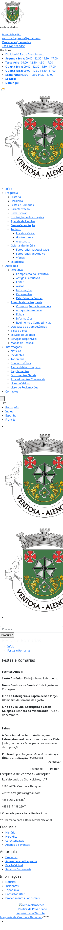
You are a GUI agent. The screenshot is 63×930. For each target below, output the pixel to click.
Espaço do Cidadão (23, 335)
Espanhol (11, 415)
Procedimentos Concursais (28, 379)
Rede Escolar (19, 213)
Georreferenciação (23, 225)
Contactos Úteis (21, 363)
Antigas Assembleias (29, 310)
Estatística (17, 262)
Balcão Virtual (19, 331)
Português (12, 407)
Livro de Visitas (20, 383)
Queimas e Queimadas (16, 42)
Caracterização (20, 209)
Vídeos (20, 258)
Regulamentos (20, 371)
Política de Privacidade (32, 909)
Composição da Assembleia (33, 306)
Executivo (17, 270)
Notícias (16, 351)
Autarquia (11, 266)
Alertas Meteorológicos (25, 367)
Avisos (20, 286)
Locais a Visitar (25, 233)
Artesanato (23, 241)
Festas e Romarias (22, 205)
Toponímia (17, 359)
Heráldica (17, 201)
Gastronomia (24, 237)
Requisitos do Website (30, 913)
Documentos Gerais (23, 375)
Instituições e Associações (27, 217)
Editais (20, 282)
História (16, 197)
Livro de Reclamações (24, 387)
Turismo (16, 229)
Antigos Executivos (28, 278)
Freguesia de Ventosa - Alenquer (21, 917)
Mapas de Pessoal (22, 343)
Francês (10, 419)
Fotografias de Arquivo (30, 253)
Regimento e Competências (33, 322)
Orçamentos (24, 294)
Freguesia (11, 193)
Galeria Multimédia (23, 245)
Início (8, 189)
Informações (24, 290)
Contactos (11, 391)
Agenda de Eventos (23, 221)
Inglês (9, 411)
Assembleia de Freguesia (26, 302)
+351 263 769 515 (13, 46)
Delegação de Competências (29, 326)
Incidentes (17, 355)
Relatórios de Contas (29, 298)
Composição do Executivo (32, 274)
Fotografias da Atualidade (32, 249)
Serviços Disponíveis (24, 339)
